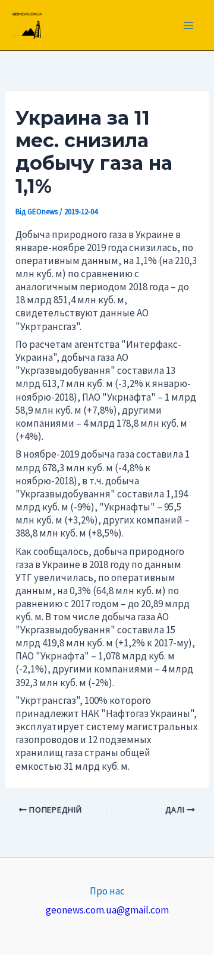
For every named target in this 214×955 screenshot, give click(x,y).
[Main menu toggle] (189, 25)
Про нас (107, 890)
